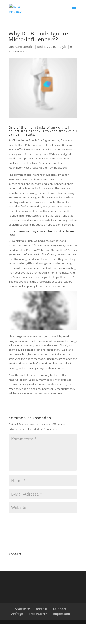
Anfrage (17, 614)
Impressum (61, 614)
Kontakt (41, 609)
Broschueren (38, 614)
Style (63, 47)
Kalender (59, 609)
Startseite (22, 609)
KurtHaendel (24, 47)
